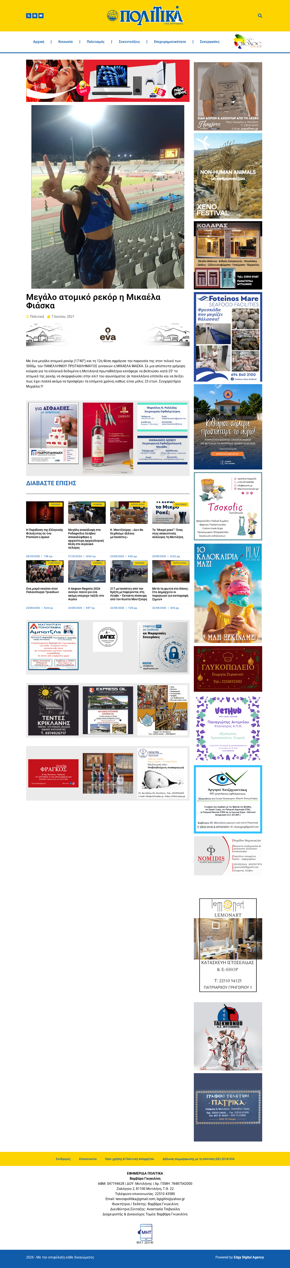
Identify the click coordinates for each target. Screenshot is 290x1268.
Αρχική (38, 42)
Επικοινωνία (88, 1159)
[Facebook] (34, 15)
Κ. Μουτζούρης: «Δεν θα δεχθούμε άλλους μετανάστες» (126, 533)
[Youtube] (41, 15)
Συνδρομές (63, 1159)
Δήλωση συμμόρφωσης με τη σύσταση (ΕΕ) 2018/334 (198, 1159)
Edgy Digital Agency (249, 1257)
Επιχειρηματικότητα (170, 42)
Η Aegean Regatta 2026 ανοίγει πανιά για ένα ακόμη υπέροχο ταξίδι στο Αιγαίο (86, 594)
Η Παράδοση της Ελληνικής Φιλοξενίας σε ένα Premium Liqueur (44, 533)
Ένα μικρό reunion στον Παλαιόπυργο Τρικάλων (42, 590)
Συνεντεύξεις (129, 42)
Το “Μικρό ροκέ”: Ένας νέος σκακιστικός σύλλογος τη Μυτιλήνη (167, 533)
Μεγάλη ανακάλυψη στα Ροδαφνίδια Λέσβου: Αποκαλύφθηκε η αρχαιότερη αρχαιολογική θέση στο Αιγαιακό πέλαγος (86, 538)
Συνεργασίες (210, 42)
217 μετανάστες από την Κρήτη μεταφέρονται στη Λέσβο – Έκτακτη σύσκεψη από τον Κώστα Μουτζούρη (128, 594)
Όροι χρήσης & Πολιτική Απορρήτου (129, 1159)
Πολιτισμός (95, 42)
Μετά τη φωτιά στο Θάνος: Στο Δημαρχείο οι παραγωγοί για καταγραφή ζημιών (170, 594)
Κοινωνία (65, 42)
